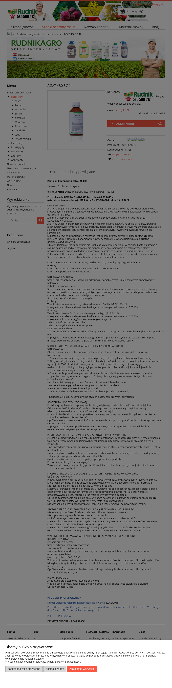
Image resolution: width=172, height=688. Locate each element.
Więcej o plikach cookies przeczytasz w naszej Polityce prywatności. (43, 661)
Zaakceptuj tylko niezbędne (24, 668)
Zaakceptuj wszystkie (82, 668)
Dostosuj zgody (55, 668)
